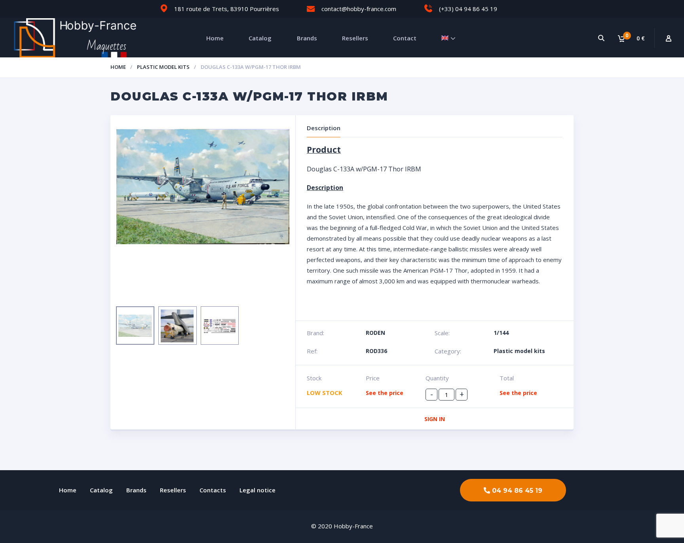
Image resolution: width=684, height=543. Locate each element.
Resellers (355, 38)
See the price (384, 393)
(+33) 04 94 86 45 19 (468, 9)
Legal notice (257, 490)
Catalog (260, 38)
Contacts (213, 490)
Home (215, 38)
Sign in (434, 419)
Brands (307, 38)
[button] (513, 490)
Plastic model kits (163, 66)
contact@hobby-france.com (358, 9)
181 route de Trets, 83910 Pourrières (226, 9)
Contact (404, 38)
